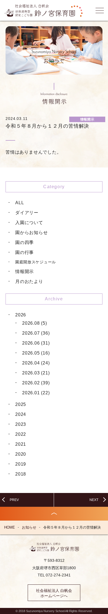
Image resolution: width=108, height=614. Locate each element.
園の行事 (24, 252)
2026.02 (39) (36, 383)
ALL (19, 202)
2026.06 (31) (36, 343)
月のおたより (29, 281)
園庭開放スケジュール (35, 262)
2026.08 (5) (34, 323)
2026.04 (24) (36, 363)
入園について (29, 222)
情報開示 (24, 271)
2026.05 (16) (36, 353)
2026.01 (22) (36, 392)
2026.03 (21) (36, 373)
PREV (14, 500)
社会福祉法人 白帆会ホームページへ (54, 593)
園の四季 (24, 242)
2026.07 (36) (36, 333)
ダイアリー (26, 212)
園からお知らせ (31, 232)
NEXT (93, 500)
